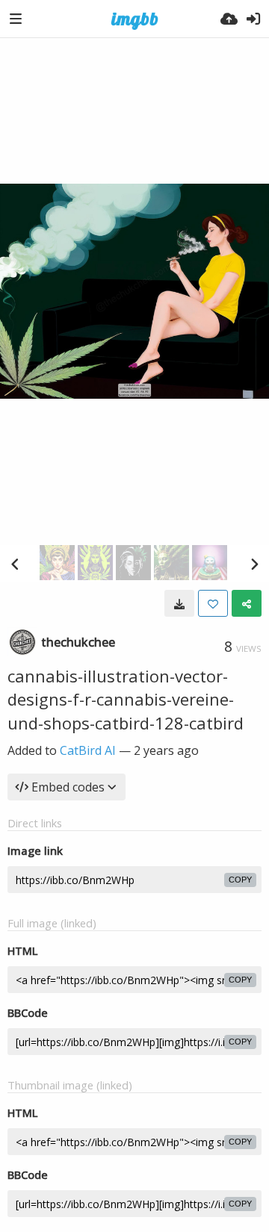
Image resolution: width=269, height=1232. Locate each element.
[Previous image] (15, 564)
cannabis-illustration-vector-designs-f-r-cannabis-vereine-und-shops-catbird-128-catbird (125, 699)
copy (240, 879)
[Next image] (254, 564)
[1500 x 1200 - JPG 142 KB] (179, 603)
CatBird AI (88, 750)
